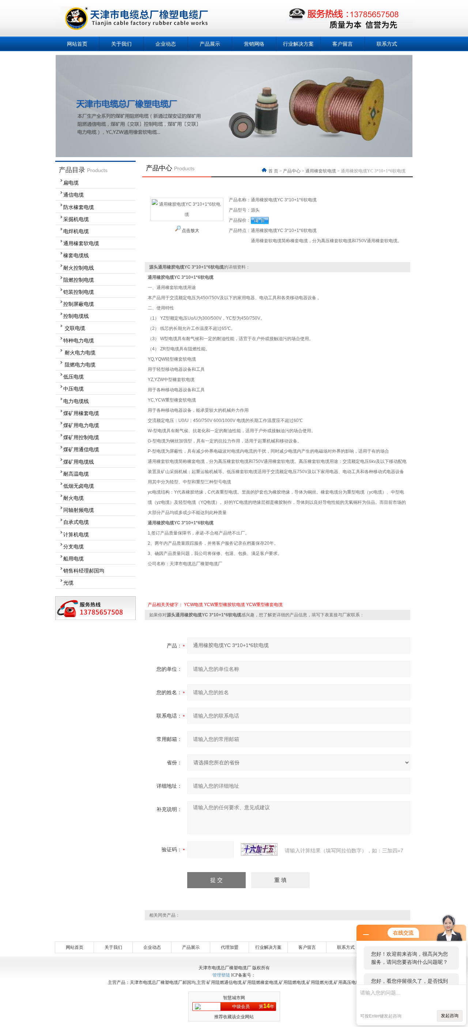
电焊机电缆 (76, 231)
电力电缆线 (76, 401)
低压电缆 (73, 377)
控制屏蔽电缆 (78, 304)
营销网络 (254, 44)
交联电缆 (74, 328)
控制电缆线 (76, 316)
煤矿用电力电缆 (81, 425)
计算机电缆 (76, 534)
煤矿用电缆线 (78, 462)
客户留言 (342, 44)
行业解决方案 (298, 44)
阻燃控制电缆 (78, 280)
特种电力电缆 (78, 340)
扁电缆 (71, 183)
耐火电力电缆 (79, 352)
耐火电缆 (73, 498)
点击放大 (190, 230)
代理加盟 (229, 947)
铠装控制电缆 (78, 292)
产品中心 (292, 171)
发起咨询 (449, 1015)
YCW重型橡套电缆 (264, 604)
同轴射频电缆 (78, 510)
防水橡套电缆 (78, 207)
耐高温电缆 (76, 474)
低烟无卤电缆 (78, 486)
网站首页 (77, 44)
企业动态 (165, 44)
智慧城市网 (234, 997)
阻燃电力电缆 (79, 365)
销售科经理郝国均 (83, 571)
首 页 (273, 171)
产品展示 (210, 44)
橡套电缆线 (76, 255)
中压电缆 (73, 389)
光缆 (68, 583)
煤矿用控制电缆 (81, 437)
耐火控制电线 (78, 268)
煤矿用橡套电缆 (81, 413)
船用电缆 (73, 559)
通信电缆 (73, 195)
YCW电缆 (193, 604)
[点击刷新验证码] (259, 849)
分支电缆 (73, 546)
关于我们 (121, 44)
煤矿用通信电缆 (81, 449)
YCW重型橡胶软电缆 (224, 604)
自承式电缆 (76, 522)
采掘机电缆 (76, 219)
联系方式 (387, 44)
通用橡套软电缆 (81, 243)
